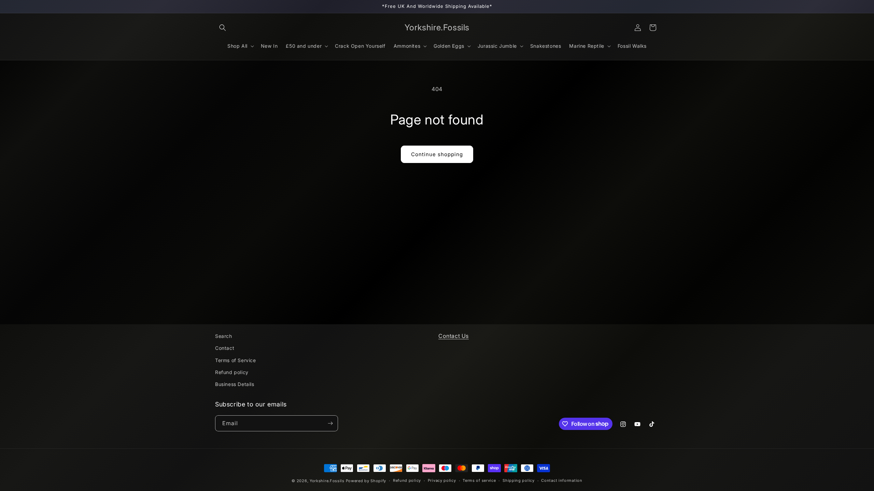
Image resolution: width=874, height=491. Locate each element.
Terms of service (479, 480)
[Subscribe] (330, 423)
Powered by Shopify (366, 480)
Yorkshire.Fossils (327, 480)
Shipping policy (519, 480)
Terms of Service (235, 360)
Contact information (561, 480)
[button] (222, 27)
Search (223, 336)
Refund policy (232, 372)
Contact (224, 348)
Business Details (234, 384)
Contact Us (453, 335)
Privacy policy (442, 480)
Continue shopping (437, 154)
